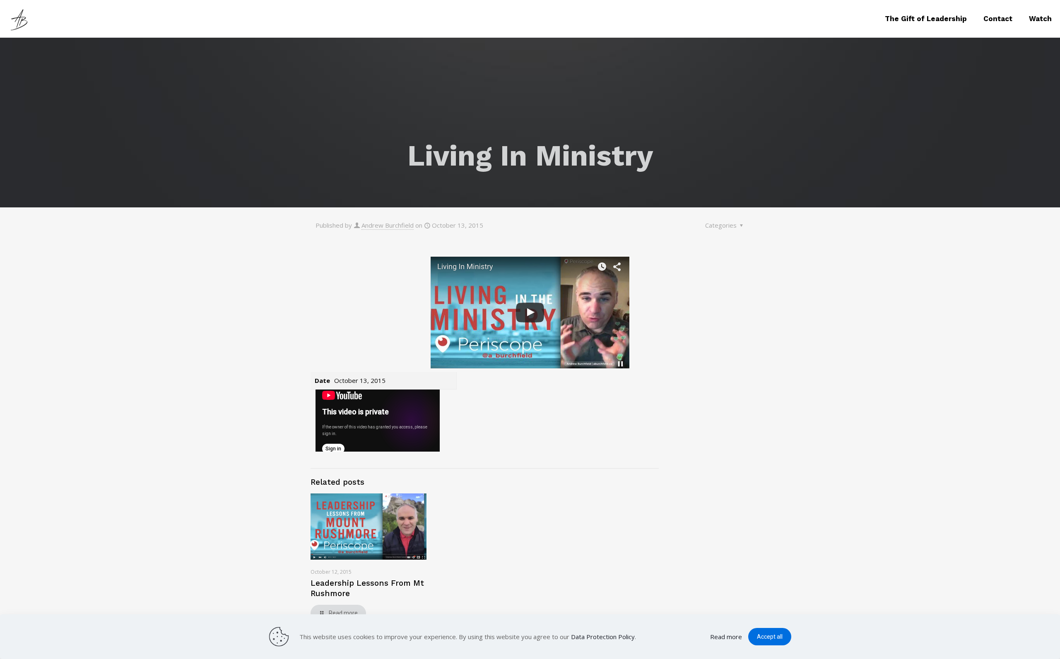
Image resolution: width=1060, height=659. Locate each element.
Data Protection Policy (603, 637)
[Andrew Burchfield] (20, 18)
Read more (726, 637)
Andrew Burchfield (387, 225)
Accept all (770, 636)
